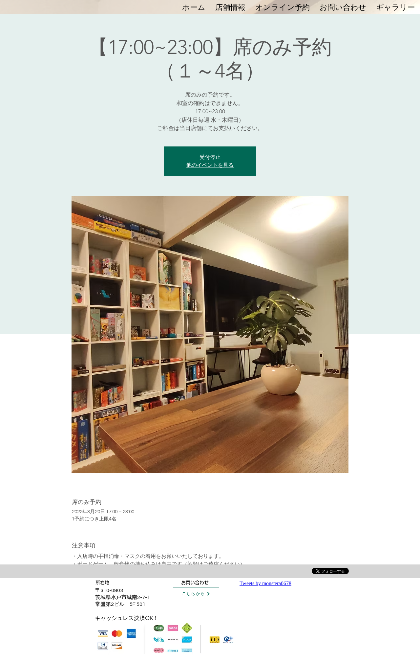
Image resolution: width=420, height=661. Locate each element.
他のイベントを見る (210, 165)
